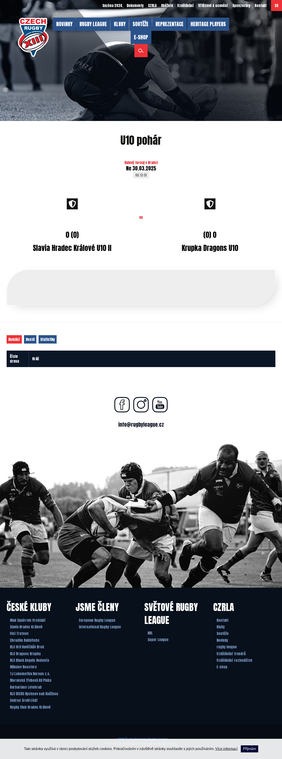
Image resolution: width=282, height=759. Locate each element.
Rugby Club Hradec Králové (30, 707)
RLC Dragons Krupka (25, 653)
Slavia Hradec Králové (26, 626)
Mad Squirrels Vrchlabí (28, 620)
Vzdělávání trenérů (231, 653)
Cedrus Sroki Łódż (23, 700)
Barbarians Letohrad (26, 687)
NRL (150, 633)
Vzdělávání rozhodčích (234, 660)
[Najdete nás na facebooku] (122, 404)
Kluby (221, 626)
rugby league (227, 646)
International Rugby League (100, 626)
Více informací (226, 749)
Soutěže (222, 633)
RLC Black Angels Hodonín (29, 660)
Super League (158, 639)
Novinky (222, 640)
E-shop (222, 666)
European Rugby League (97, 620)
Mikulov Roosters (23, 666)
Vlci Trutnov (19, 633)
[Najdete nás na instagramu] (141, 404)
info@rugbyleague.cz (141, 424)
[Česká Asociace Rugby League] (33, 37)
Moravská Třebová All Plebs (31, 680)
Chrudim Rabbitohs (24, 640)
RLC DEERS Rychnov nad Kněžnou (34, 693)
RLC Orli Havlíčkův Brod (27, 646)
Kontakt (222, 620)
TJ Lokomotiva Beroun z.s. (30, 673)
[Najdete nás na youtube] (160, 404)
